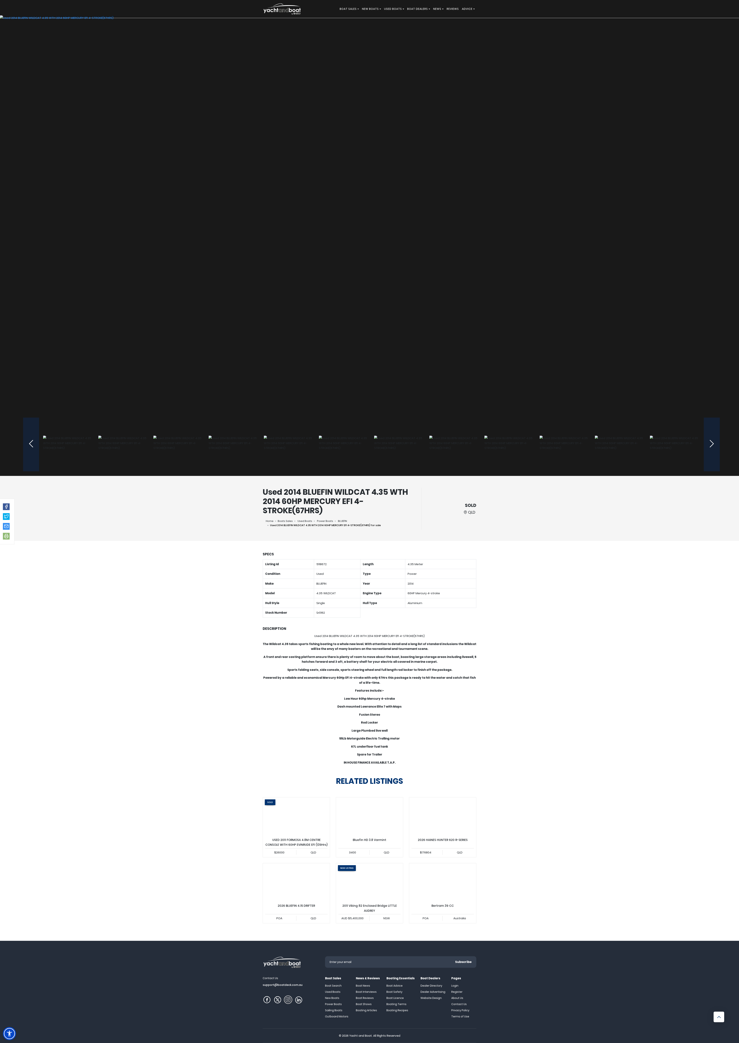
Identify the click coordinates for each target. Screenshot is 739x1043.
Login (454, 986)
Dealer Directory (431, 986)
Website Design (431, 998)
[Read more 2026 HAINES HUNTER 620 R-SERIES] (442, 816)
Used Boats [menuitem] (393, 9)
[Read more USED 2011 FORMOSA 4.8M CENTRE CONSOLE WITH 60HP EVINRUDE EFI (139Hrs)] (296, 816)
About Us (457, 998)
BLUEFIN (342, 521)
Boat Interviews (366, 992)
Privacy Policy (460, 1010)
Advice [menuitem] (467, 9)
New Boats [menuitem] (370, 9)
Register (456, 992)
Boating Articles (366, 1010)
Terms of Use (460, 1016)
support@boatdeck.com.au (283, 985)
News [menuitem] (437, 9)
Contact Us (459, 1004)
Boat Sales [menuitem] (348, 9)
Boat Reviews (365, 998)
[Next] (712, 444)
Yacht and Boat (360, 1036)
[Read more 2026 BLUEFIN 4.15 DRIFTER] (296, 882)
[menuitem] (358, 9)
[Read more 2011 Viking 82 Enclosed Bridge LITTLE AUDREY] (369, 882)
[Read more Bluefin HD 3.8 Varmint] (369, 816)
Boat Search (333, 986)
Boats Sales (285, 521)
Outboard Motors (336, 1016)
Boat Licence (395, 998)
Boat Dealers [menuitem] (417, 9)
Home (269, 521)
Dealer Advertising (432, 992)
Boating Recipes (397, 1010)
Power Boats (325, 521)
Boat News (363, 986)
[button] (6, 506)
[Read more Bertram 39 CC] (442, 882)
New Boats (332, 998)
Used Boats (305, 521)
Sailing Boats (333, 1010)
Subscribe (463, 962)
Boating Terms (396, 1004)
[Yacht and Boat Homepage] (282, 9)
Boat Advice (394, 986)
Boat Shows (364, 1004)
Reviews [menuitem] (453, 9)
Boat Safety (394, 992)
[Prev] (31, 444)
